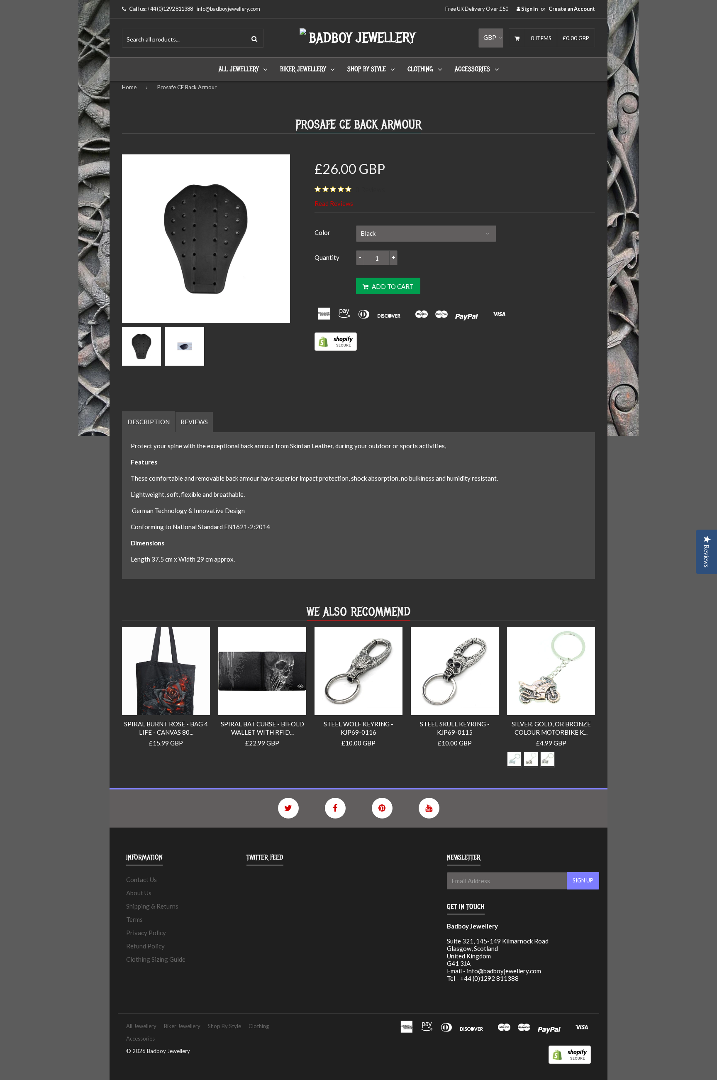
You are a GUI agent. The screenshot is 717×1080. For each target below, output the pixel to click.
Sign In (529, 8)
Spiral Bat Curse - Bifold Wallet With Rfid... (262, 728)
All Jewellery (239, 69)
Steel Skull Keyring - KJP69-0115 (455, 728)
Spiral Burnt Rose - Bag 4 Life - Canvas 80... (166, 728)
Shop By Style (366, 69)
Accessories (472, 69)
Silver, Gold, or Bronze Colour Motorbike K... (551, 728)
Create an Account (572, 8)
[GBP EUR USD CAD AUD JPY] (490, 37)
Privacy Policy (146, 932)
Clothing (420, 69)
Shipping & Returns (152, 906)
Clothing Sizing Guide (155, 959)
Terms (134, 919)
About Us (138, 893)
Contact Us (141, 879)
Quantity (327, 257)
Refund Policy (145, 946)
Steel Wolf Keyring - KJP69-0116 (358, 728)
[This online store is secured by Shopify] (336, 348)
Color (322, 232)
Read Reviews (334, 203)
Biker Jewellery (303, 69)
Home (129, 87)
